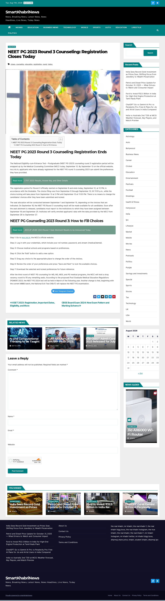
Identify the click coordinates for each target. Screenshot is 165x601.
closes (13, 64)
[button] (157, 30)
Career (129, 160)
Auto (108, 27)
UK (127, 309)
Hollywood (130, 208)
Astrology (130, 136)
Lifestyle (136, 27)
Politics (12, 33)
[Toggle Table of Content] (59, 139)
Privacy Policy (65, 537)
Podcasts (130, 255)
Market (129, 232)
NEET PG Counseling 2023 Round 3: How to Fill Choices (36, 145)
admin (132, 438)
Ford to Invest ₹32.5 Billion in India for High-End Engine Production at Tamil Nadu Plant (141, 96)
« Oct (140, 373)
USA (128, 315)
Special (129, 279)
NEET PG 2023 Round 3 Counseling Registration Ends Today (37, 142)
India (128, 214)
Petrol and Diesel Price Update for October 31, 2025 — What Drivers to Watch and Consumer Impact (141, 85)
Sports (96, 27)
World (84, 27)
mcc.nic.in (26, 237)
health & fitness (132, 202)
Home (110, 595)
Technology (69, 27)
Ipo (127, 220)
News (128, 250)
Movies (19, 27)
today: (50, 64)
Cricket (129, 166)
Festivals (129, 184)
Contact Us (63, 531)
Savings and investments (136, 273)
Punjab (129, 267)
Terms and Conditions (68, 542)
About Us (63, 526)
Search (128, 45)
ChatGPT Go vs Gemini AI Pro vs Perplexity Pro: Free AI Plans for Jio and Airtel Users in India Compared (141, 107)
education (28, 64)
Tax (127, 297)
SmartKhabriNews (22, 12)
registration (37, 64)
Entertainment (132, 178)
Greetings (130, 196)
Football (129, 190)
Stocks (129, 291)
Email (11, 430)
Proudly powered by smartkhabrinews (19, 595)
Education (33, 27)
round (45, 64)
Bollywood (130, 148)
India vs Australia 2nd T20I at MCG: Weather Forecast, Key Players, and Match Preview (141, 118)
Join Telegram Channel (64, 291)
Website (11, 444)
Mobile (129, 238)
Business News (50, 27)
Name (11, 416)
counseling (20, 64)
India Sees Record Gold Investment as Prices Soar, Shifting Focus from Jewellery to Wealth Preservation (141, 74)
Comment (13, 370)
